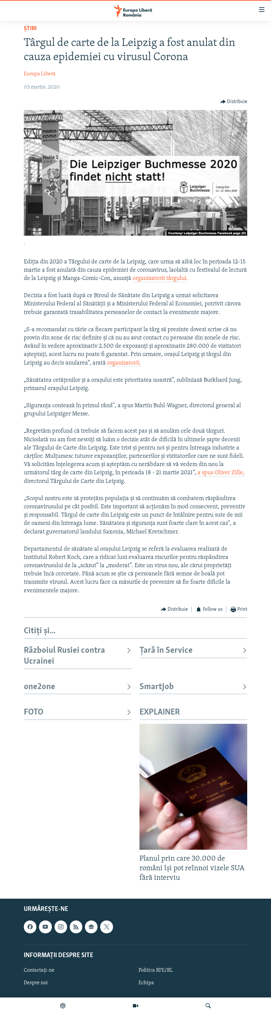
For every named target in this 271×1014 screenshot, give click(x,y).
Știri (30, 29)
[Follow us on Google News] (91, 926)
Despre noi (36, 983)
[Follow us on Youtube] (45, 926)
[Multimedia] (135, 1005)
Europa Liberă (40, 74)
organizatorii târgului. (160, 279)
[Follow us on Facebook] (30, 926)
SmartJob (156, 686)
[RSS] (76, 926)
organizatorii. (124, 363)
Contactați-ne (39, 970)
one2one (39, 686)
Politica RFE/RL (155, 970)
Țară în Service (166, 650)
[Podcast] (63, 1005)
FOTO (33, 712)
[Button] (234, 102)
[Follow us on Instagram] (61, 926)
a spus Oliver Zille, (221, 473)
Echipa (146, 983)
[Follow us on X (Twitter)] (106, 926)
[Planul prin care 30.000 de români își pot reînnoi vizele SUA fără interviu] (193, 787)
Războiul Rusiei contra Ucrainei (64, 656)
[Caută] (208, 1005)
